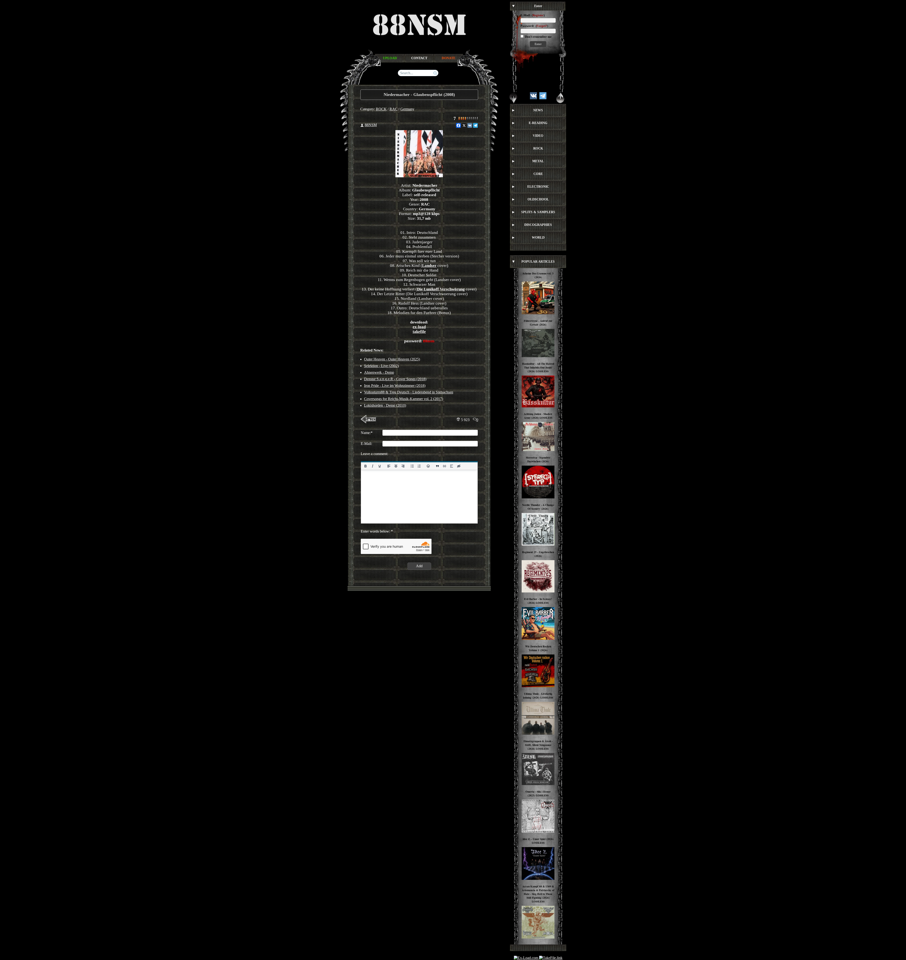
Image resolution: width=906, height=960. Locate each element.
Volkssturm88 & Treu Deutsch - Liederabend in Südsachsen (408, 392)
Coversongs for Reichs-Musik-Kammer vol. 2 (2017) (403, 399)
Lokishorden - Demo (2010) (385, 405)
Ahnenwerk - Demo (379, 372)
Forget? (542, 26)
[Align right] (402, 466)
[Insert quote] (437, 466)
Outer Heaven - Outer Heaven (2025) (392, 359)
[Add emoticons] (428, 466)
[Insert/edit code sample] (444, 466)
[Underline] (379, 466)
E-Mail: (525, 15)
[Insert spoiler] (451, 466)
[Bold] (365, 466)
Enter (538, 44)
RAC (394, 109)
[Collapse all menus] (560, 98)
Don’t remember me (538, 36)
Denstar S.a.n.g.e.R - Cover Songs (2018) (395, 379)
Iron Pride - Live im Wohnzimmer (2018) (394, 386)
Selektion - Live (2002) (381, 366)
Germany (407, 109)
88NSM (371, 125)
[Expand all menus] (513, 98)
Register (538, 15)
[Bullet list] (411, 466)
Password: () (534, 26)
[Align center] (395, 466)
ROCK (381, 109)
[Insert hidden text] (458, 466)
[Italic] (372, 466)
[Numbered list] (419, 466)
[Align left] (388, 466)
